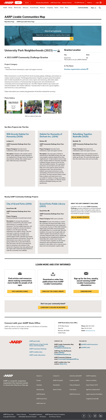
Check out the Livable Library (53, 291)
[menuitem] (5, 8)
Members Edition (67, 2)
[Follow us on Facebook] (84, 416)
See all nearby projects (80, 217)
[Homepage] (9, 2)
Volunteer (39, 385)
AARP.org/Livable (34, 341)
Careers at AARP (74, 380)
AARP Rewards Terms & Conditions (55, 414)
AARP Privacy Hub (8, 414)
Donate (38, 380)
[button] (100, 7)
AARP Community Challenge (37, 349)
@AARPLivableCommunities (89, 344)
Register (89, 2)
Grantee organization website (75, 69)
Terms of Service (21, 414)
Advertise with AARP (76, 376)
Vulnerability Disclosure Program (27, 417)
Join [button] (18, 2)
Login (97, 2)
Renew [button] (27, 2)
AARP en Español (83, 7)
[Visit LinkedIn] (101, 416)
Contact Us (56, 376)
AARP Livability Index (35, 352)
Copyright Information (9, 417)
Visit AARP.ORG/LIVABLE (20, 291)
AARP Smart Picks (56, 2)
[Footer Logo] (8, 375)
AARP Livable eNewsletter (37, 355)
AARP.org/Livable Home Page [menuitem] (25, 22)
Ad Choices (43, 417)
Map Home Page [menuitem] (9, 22)
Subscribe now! (86, 291)
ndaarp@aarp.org (90, 330)
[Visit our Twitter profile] (89, 416)
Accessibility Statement (35, 414)
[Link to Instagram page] (95, 416)
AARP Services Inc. (75, 394)
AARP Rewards (40, 394)
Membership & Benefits (42, 2)
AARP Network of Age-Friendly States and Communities (38, 345)
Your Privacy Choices (55, 417)
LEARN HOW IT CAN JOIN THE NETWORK (53, 307)
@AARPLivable (85, 347)
